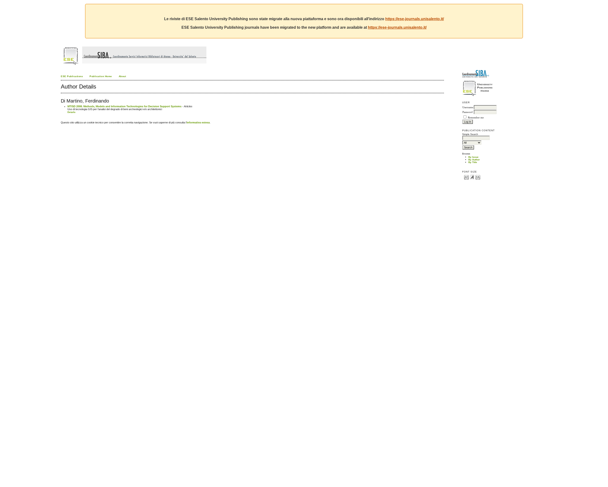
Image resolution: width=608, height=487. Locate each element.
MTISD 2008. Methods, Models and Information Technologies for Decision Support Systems (124, 106)
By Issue (473, 157)
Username (467, 107)
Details (71, 112)
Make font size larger (477, 177)
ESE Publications (72, 76)
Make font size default (472, 177)
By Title (472, 162)
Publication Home (101, 76)
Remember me (476, 117)
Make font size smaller (466, 177)
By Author (474, 159)
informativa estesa (198, 122)
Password (467, 112)
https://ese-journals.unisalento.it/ (414, 19)
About (122, 76)
